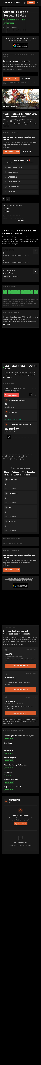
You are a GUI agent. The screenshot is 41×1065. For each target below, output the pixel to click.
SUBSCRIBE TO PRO (12, 152)
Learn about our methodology (21, 468)
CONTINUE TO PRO (11, 79)
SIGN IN (31, 3)
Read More (6, 325)
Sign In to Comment (20, 824)
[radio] (20, 167)
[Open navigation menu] (37, 3)
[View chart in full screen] (9, 437)
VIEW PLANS (26, 79)
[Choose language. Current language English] (25, 3)
